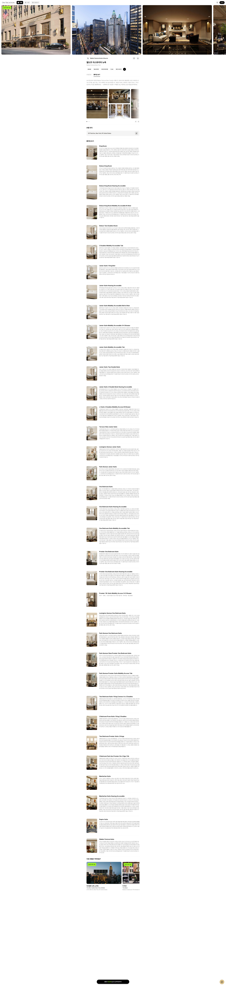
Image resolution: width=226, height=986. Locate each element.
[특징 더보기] (124, 69)
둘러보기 (36, 2)
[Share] (137, 58)
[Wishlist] (134, 58)
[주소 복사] (136, 133)
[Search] (217, 2)
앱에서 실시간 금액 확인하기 (113, 981)
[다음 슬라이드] (138, 122)
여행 (28, 2)
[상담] (222, 982)
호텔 (21, 2)
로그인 (222, 2)
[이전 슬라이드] (136, 122)
